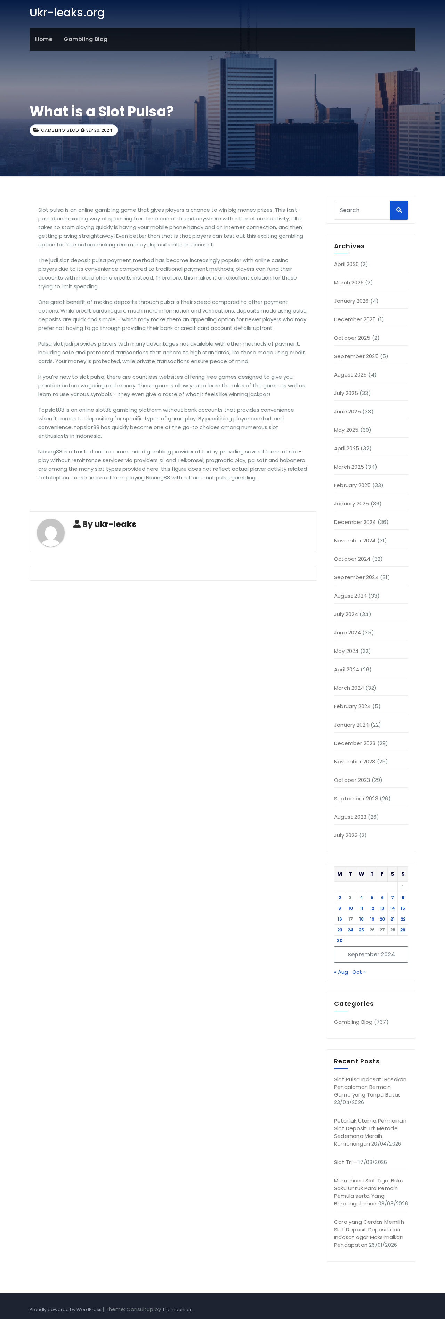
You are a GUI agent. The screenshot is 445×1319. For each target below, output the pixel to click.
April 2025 (346, 448)
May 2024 (346, 651)
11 (361, 908)
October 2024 (352, 559)
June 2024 (347, 632)
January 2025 (351, 503)
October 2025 (352, 337)
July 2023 (346, 835)
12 (372, 908)
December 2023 (355, 743)
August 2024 (350, 595)
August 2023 (350, 816)
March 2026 (349, 282)
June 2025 (347, 411)
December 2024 (355, 522)
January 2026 (351, 301)
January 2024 (351, 724)
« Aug (341, 972)
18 (361, 919)
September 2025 (356, 356)
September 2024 (356, 577)
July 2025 (346, 393)
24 (350, 930)
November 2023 (354, 761)
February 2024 (352, 706)
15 (402, 908)
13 (382, 908)
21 (392, 919)
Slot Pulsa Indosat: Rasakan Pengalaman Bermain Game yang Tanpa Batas (370, 1087)
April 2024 (346, 669)
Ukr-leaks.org (67, 12)
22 (402, 919)
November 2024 (355, 540)
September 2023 (356, 798)
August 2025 (350, 374)
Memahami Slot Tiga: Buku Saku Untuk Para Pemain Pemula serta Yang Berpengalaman (368, 1192)
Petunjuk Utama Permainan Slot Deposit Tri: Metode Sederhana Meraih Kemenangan (370, 1132)
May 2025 (346, 430)
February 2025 (352, 485)
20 (382, 919)
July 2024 (346, 614)
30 (339, 941)
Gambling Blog (86, 39)
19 (372, 919)
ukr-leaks (115, 524)
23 (339, 930)
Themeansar (177, 1309)
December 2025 (355, 319)
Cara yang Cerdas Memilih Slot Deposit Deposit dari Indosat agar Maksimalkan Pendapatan (369, 1233)
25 (361, 930)
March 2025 (349, 466)
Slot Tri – (345, 1162)
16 (340, 919)
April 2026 (346, 264)
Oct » (359, 972)
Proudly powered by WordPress (66, 1309)
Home (43, 39)
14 (392, 908)
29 (402, 930)
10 (350, 908)
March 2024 (349, 687)
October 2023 (352, 780)
